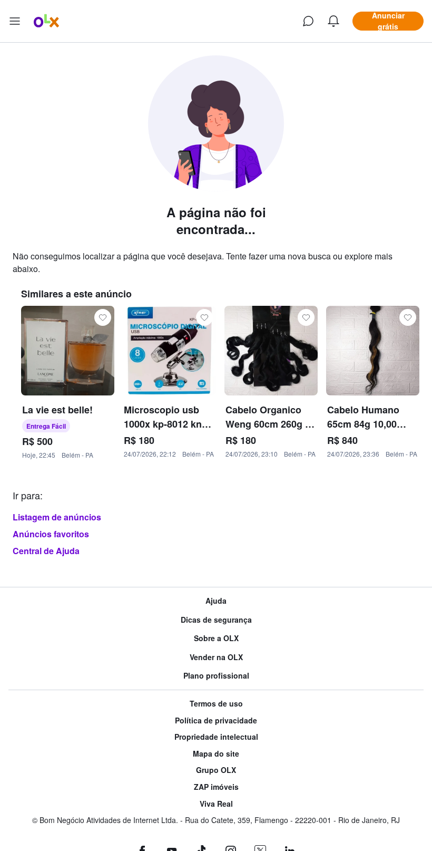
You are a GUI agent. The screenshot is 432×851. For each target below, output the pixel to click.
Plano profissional (216, 676)
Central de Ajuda (46, 551)
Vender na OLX (216, 657)
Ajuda (216, 601)
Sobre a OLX (216, 638)
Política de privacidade (216, 720)
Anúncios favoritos (51, 534)
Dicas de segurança (216, 620)
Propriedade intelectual (216, 737)
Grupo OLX (216, 770)
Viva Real (216, 804)
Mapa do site (216, 754)
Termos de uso (216, 704)
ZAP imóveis (216, 787)
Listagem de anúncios (57, 517)
